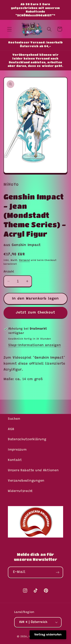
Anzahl (9, 271)
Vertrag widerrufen (48, 634)
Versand (24, 260)
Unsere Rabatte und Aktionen (33, 470)
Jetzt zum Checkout (35, 312)
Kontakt (15, 460)
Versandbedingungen (26, 480)
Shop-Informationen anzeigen (34, 345)
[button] (9, 29)
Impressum (17, 449)
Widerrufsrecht (20, 491)
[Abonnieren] (57, 572)
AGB (11, 429)
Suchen (14, 419)
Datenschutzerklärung (27, 439)
